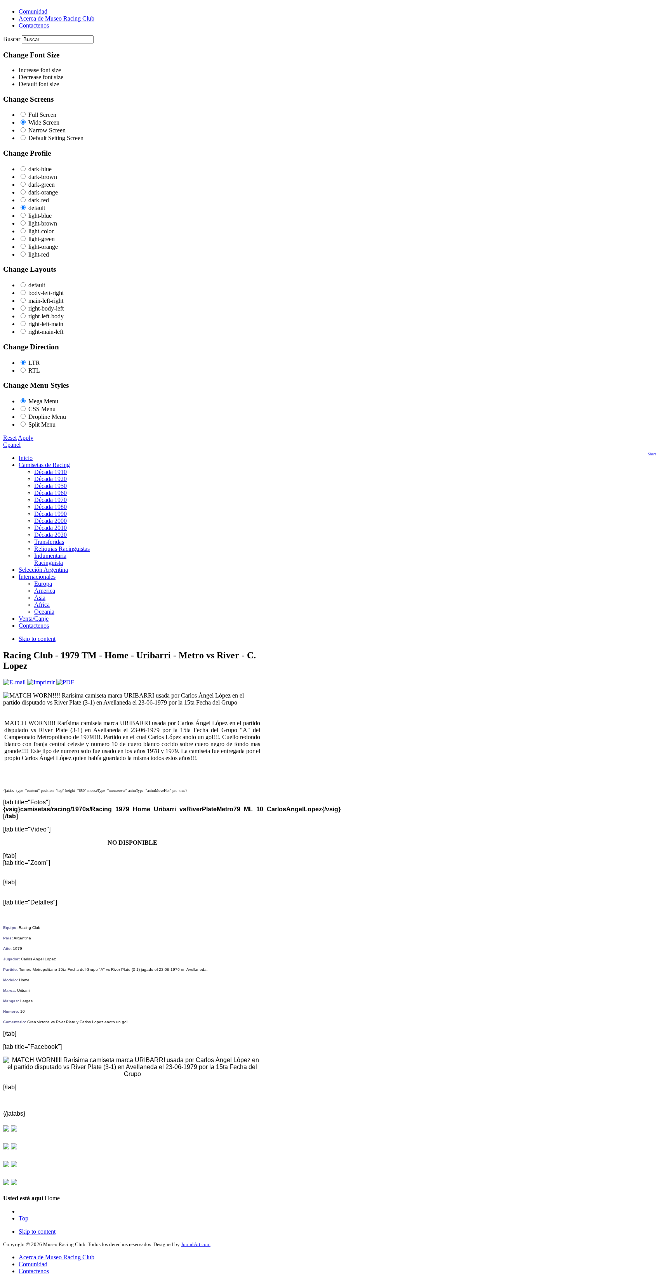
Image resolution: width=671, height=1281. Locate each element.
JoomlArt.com (195, 1244)
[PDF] (65, 682)
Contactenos (34, 1271)
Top (23, 1218)
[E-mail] (14, 682)
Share (652, 454)
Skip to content (37, 638)
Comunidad (33, 1264)
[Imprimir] (41, 682)
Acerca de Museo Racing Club (56, 1257)
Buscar (12, 39)
